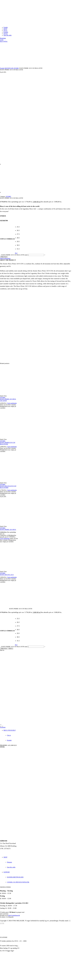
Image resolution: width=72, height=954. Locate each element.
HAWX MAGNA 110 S (7, 574)
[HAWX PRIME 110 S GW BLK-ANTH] (4, 608)
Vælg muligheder (12, 403)
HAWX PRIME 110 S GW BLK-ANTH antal (14, 255)
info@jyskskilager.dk (11, 747)
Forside (2, 68)
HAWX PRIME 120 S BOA (8, 529)
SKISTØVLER (8, 68)
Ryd (16, 253)
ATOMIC (16, 68)
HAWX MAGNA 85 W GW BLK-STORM (8, 486)
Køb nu (10, 648)
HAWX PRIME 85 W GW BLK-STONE (7, 443)
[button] (3, 38)
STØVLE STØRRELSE (7, 239)
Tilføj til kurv (4, 648)
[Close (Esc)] (0, 724)
